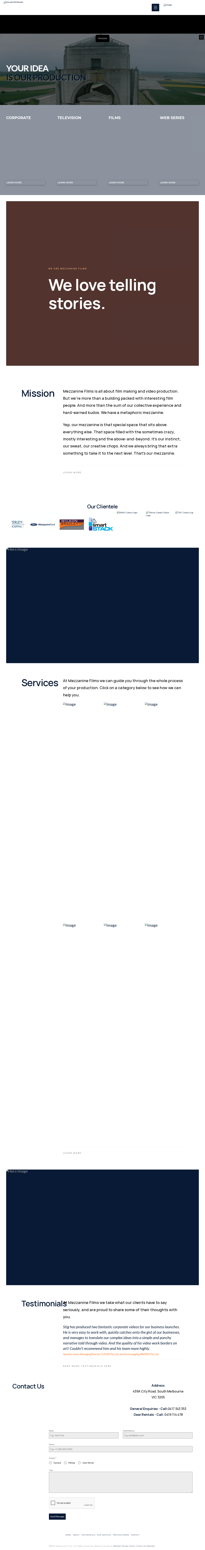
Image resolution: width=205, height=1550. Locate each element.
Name (51, 1431)
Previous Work (121, 1535)
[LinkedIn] (102, 1539)
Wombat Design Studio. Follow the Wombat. (135, 1546)
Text (51, 1470)
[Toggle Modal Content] (155, 7)
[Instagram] (116, 1539)
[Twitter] (95, 1539)
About (76, 1535)
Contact (135, 1535)
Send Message (57, 1516)
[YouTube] (109, 1539)
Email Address (129, 1431)
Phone (51, 1444)
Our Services (104, 1535)
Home (68, 1535)
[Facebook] (88, 1539)
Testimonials (88, 1535)
